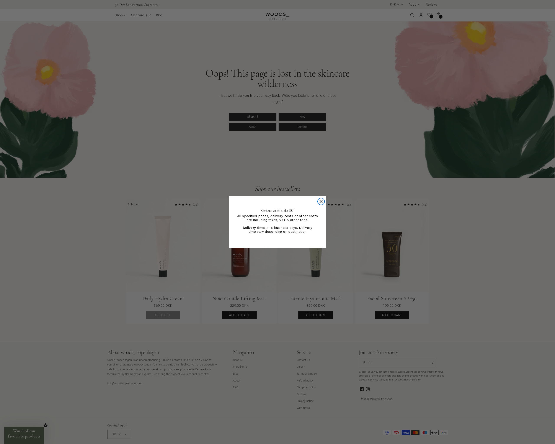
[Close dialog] (321, 201)
